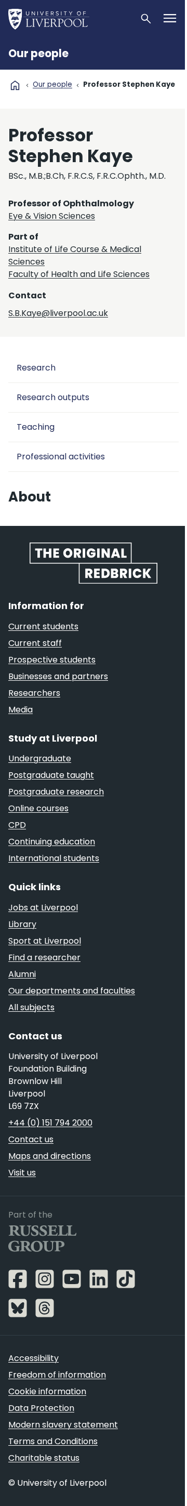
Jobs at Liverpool (43, 908)
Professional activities (61, 457)
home (15, 85)
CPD (17, 825)
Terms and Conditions (53, 1441)
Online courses (38, 808)
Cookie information (47, 1391)
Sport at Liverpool (44, 941)
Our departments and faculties (71, 991)
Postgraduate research (56, 792)
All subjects (31, 1007)
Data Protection (41, 1408)
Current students (43, 626)
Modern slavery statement (63, 1425)
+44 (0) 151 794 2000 (50, 1123)
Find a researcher (44, 957)
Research (36, 368)
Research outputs (53, 397)
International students (53, 858)
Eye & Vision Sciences (51, 216)
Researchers (34, 693)
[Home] (69, 18)
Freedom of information (57, 1375)
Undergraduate (39, 758)
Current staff (35, 643)
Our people (38, 53)
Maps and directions (49, 1156)
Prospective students (52, 660)
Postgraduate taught (51, 775)
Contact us (31, 1139)
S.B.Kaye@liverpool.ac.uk (58, 313)
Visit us (22, 1173)
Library (22, 924)
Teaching (36, 427)
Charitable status (43, 1458)
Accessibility (33, 1358)
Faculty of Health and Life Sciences (79, 274)
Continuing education (51, 842)
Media (20, 710)
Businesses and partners (58, 676)
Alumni (22, 974)
